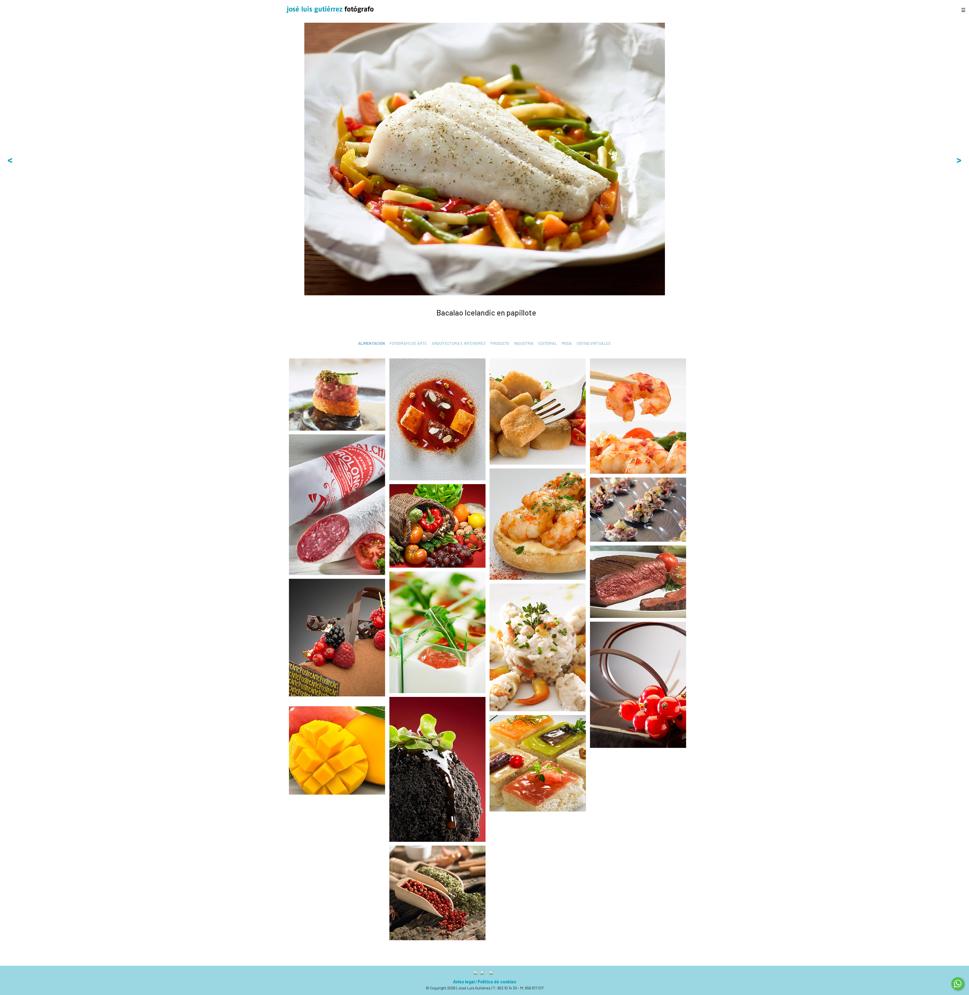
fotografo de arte (408, 343)
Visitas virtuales (594, 343)
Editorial (547, 343)
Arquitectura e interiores (459, 343)
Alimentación (371, 343)
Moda (567, 343)
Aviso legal (464, 981)
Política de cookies (497, 981)
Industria (523, 343)
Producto (499, 343)
